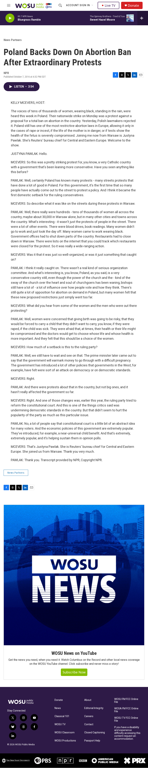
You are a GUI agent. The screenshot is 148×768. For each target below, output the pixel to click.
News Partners (13, 40)
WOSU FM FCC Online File (126, 700)
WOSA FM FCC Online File (126, 710)
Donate (133, 5)
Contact (88, 724)
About (87, 700)
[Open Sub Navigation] (92, 5)
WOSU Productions (65, 740)
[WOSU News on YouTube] (74, 575)
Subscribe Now (74, 672)
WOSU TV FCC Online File (126, 719)
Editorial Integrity (93, 708)
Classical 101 (62, 716)
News (58, 708)
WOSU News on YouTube (74, 653)
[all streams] (142, 18)
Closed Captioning (94, 732)
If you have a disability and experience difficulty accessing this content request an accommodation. (127, 733)
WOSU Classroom (65, 732)
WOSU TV (60, 724)
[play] (10, 18)
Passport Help (92, 740)
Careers (88, 716)
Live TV (110, 5)
